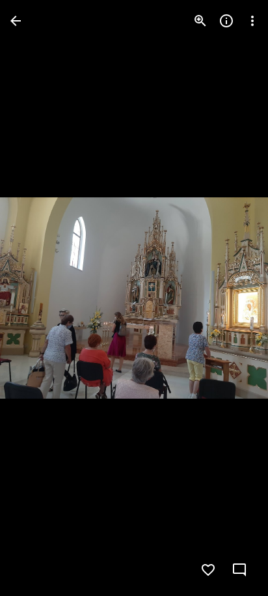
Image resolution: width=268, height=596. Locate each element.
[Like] (208, 570)
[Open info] (226, 21)
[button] (36, 298)
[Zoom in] (200, 21)
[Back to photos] (15, 20)
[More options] (252, 21)
